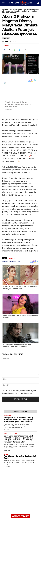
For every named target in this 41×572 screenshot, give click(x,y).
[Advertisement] (20, 488)
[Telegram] (19, 49)
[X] (9, 49)
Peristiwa (13, 9)
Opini (6, 454)
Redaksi (6, 45)
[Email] (24, 49)
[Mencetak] (29, 49)
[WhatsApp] (14, 49)
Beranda (5, 9)
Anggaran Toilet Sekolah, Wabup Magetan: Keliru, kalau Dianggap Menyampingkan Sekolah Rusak (18, 420)
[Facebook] (4, 49)
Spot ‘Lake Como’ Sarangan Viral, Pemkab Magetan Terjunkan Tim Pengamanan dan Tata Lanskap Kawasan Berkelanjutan (18, 439)
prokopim (11, 258)
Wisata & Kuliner (10, 434)
